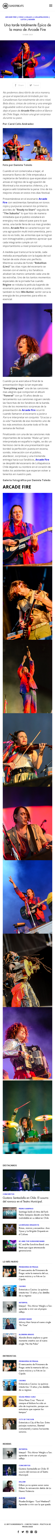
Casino (22, 1286)
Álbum (22, 1498)
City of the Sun (26, 1419)
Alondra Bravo (26, 1334)
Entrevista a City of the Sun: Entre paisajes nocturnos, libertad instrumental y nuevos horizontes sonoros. (34, 1427)
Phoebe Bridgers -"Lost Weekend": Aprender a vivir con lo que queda (35, 1503)
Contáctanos (31, 1524)
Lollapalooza (41, 17)
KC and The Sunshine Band (31, 1241)
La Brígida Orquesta (29, 1225)
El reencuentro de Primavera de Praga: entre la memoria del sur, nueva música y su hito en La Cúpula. (33, 1275)
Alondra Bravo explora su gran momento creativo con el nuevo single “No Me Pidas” (33, 1341)
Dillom (22, 1482)
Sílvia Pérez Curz (27, 1397)
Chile (20, 17)
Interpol (23, 1302)
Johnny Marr (25, 1319)
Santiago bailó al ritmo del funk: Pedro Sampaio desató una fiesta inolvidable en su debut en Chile (34, 1215)
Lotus (24, 19)
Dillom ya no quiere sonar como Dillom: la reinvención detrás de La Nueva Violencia (35, 1488)
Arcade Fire (10, 17)
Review (31, 19)
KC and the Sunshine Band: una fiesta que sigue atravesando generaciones (34, 1247)
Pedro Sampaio (26, 1208)
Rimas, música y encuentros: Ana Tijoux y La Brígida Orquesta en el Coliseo (34, 1231)
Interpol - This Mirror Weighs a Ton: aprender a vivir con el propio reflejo (35, 1309)
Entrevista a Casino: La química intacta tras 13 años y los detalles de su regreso (34, 1293)
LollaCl (29, 17)
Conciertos (8, 1194)
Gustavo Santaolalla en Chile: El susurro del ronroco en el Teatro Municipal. (25, 1200)
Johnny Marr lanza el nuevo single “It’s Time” (35, 1323)
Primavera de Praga (28, 1267)
